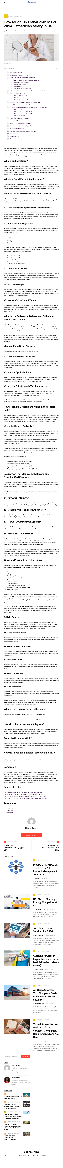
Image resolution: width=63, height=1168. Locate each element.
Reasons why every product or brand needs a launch (13, 1097)
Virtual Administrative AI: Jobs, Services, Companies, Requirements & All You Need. (46, 1031)
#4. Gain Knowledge (18, 86)
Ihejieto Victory (15, 1077)
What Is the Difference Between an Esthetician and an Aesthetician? (29, 90)
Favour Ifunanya (39, 969)
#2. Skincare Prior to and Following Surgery (24, 111)
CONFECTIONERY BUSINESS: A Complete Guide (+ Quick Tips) (11, 1138)
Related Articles (14, 136)
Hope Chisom (38, 1041)
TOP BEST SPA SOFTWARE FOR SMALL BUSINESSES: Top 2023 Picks (27, 796)
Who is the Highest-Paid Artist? (21, 104)
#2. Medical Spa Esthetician (20, 98)
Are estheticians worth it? (17, 128)
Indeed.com (10, 812)
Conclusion (13, 133)
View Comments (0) (31, 835)
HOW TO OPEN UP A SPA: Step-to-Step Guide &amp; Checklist (25, 794)
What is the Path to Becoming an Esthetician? (22, 77)
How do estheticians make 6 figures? (20, 126)
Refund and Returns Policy (24, 1156)
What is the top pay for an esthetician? (21, 123)
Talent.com (10, 810)
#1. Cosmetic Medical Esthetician (22, 95)
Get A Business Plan (53, 1156)
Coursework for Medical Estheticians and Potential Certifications (28, 107)
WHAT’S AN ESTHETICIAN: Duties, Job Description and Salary (25, 792)
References (13, 139)
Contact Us (13, 1156)
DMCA (44, 1156)
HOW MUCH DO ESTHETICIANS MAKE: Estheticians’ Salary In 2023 (27, 798)
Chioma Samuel (9, 31)
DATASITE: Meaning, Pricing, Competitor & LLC (45, 902)
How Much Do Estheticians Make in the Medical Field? (25, 102)
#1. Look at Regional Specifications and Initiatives (26, 80)
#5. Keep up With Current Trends (22, 88)
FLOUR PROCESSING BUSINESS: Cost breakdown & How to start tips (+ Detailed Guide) (13, 1127)
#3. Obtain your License (19, 84)
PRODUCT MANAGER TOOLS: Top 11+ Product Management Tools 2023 (45, 869)
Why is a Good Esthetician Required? (20, 75)
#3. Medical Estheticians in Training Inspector (25, 100)
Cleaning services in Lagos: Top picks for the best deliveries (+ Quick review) (46, 960)
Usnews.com (10, 808)
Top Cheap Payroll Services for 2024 (43, 930)
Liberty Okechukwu (40, 909)
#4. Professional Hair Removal (21, 116)
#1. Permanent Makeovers (20, 109)
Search (25, 1056)
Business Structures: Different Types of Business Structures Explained (12, 1106)
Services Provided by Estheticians (20, 118)
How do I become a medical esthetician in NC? (23, 131)
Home (5, 11)
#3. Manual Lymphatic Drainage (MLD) (22, 114)
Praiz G (37, 878)
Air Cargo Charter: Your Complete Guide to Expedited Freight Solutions (45, 994)
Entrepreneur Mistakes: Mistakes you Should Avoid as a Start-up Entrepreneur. (13, 1116)
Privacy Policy (36, 1156)
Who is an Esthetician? (16, 72)
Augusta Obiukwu (39, 1003)
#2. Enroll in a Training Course (21, 82)
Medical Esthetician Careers (18, 93)
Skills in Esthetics (17, 121)
